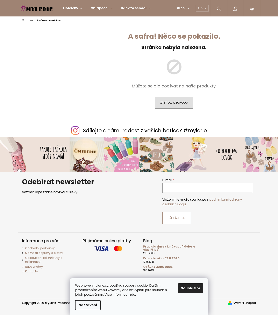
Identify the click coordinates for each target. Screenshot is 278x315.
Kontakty (31, 271)
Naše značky (34, 267)
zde (132, 294)
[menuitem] (72, 8)
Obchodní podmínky (40, 248)
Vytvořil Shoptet (244, 303)
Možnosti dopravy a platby (44, 253)
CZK (201, 8)
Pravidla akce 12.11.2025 (161, 258)
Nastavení (88, 305)
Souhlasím (190, 288)
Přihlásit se (176, 218)
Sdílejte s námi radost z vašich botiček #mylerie (145, 130)
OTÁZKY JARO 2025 (158, 267)
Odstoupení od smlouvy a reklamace (43, 260)
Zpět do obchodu (174, 103)
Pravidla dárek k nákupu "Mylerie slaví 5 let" (169, 248)
